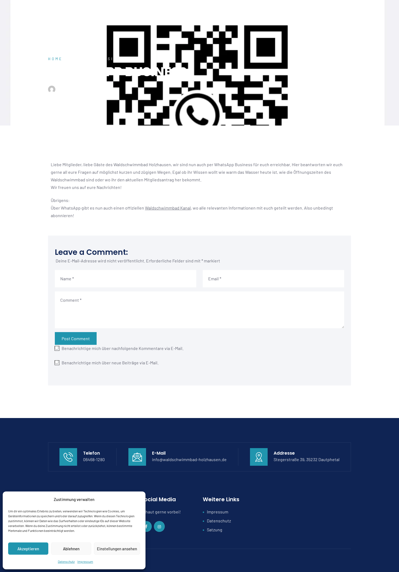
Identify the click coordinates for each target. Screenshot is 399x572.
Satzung (214, 529)
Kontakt (343, 12)
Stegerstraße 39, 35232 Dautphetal (307, 459)
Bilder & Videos (312, 12)
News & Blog (279, 12)
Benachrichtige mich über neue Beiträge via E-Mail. (110, 362)
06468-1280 (94, 459)
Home (55, 59)
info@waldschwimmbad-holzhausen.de (189, 459)
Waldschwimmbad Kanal (168, 207)
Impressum (85, 561)
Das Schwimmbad (204, 12)
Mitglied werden (245, 12)
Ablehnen (71, 548)
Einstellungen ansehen (117, 548)
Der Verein (168, 12)
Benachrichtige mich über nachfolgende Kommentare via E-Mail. (122, 348)
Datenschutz (66, 561)
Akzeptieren (28, 548)
